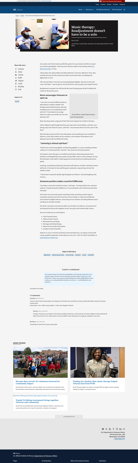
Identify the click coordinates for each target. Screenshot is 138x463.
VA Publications (46, 461)
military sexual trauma (58, 255)
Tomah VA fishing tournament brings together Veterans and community (37, 401)
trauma (84, 255)
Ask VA (85, 276)
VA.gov (15, 461)
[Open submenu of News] (83, 10)
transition (78, 255)
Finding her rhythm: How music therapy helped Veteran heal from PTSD (95, 382)
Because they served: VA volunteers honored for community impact (38, 382)
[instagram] (117, 429)
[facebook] (113, 429)
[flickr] (124, 429)
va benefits (91, 255)
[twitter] (106, 429)
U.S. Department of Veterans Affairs (44, 456)
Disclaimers (102, 461)
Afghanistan (47, 255)
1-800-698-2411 (119, 439)
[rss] (110, 429)
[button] (124, 10)
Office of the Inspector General (79, 461)
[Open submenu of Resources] (93, 10)
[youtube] (103, 429)
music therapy (70, 255)
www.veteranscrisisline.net (49, 238)
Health (17, 101)
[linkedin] (120, 429)
